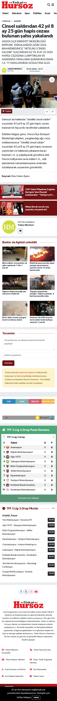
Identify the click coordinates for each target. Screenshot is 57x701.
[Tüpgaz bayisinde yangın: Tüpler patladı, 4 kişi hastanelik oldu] (42, 282)
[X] (26, 592)
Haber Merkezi (26, 225)
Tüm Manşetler (39, 669)
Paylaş (8, 111)
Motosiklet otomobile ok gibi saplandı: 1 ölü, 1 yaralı (14, 265)
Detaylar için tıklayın (28, 498)
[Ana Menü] (52, 5)
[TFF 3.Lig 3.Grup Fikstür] (53, 508)
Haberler (6, 21)
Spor (27, 13)
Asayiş (17, 21)
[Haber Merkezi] (9, 227)
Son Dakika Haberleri (14, 676)
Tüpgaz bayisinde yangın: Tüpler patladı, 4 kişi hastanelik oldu (42, 294)
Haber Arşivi (38, 676)
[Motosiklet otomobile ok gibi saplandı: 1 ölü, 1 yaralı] (14, 254)
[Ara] (48, 5)
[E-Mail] (20, 231)
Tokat (5, 13)
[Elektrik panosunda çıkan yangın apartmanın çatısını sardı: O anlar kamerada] (42, 254)
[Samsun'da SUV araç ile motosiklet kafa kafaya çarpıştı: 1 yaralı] (42, 308)
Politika (37, 13)
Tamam (36, 697)
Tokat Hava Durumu (42, 650)
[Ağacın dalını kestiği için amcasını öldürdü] (14, 282)
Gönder (8, 363)
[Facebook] (21, 592)
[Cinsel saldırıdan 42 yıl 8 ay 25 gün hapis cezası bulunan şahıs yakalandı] (28, 91)
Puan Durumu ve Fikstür (15, 669)
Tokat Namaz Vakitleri (15, 660)
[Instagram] (31, 592)
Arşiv (47, 13)
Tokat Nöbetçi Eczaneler (10, 651)
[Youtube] (36, 592)
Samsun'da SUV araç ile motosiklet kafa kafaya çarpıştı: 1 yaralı (41, 320)
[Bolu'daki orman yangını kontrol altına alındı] (14, 308)
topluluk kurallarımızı (27, 372)
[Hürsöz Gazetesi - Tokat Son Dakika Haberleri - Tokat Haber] (17, 5)
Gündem (16, 13)
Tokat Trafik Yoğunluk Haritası (41, 661)
